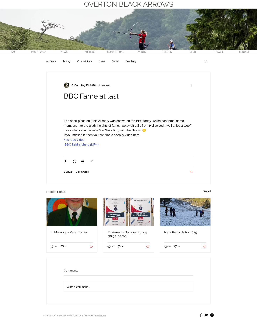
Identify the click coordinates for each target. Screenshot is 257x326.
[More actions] (191, 85)
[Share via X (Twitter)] (74, 161)
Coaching (131, 61)
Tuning (66, 61)
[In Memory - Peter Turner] (72, 212)
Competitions (84, 61)
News (102, 61)
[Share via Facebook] (65, 161)
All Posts (51, 61)
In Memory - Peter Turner (69, 232)
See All (207, 191)
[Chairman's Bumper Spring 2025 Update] (128, 212)
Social (115, 61)
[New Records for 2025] (185, 212)
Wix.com (101, 315)
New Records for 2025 (180, 232)
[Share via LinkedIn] (82, 161)
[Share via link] (91, 161)
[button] (90, 52)
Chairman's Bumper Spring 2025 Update (127, 234)
